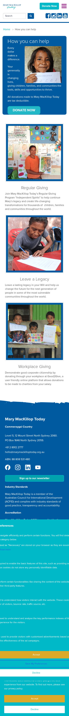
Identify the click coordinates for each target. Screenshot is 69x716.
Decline (35, 709)
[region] (34, 695)
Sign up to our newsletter (34, 478)
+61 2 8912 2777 (14, 447)
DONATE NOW (24, 110)
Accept (34, 698)
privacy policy (15, 688)
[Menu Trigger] (64, 6)
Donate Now (49, 6)
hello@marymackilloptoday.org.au (24, 452)
